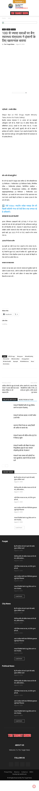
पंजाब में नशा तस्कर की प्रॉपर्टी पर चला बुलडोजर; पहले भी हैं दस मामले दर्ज (24, 457)
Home (4, 18)
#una (32, 361)
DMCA (31, 772)
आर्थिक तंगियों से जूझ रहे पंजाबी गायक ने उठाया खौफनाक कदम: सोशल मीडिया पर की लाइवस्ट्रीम (10, 389)
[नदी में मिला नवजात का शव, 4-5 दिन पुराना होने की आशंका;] (7, 500)
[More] (28, 373)
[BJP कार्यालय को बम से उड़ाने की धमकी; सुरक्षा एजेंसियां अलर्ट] (7, 480)
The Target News (9, 44)
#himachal (6, 359)
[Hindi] (9, 87)
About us (16, 772)
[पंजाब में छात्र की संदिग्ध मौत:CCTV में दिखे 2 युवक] (7, 437)
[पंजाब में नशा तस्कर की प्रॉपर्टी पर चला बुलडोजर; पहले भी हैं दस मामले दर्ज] (7, 458)
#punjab (15, 361)
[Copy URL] (23, 373)
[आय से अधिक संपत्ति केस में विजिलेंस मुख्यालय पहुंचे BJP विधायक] (7, 510)
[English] (5, 87)
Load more (19, 527)
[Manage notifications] (34, 786)
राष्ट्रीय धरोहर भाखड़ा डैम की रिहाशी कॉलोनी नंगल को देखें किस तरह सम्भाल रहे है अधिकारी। (19, 209)
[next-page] (6, 465)
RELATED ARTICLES (9, 400)
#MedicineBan (15, 359)
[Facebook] (9, 373)
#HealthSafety (29, 356)
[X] (18, 373)
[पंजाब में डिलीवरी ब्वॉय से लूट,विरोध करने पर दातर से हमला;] (7, 407)
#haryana (20, 356)
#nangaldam (25, 359)
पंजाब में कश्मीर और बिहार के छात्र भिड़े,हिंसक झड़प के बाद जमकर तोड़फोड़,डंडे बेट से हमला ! (24, 447)
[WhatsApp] (4, 373)
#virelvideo (6, 364)
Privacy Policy (8, 772)
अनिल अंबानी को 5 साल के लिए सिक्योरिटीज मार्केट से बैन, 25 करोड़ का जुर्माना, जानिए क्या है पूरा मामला (28, 389)
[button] (3, 13)
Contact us (24, 772)
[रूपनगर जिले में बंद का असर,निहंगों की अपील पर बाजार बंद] (7, 427)
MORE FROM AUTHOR (26, 400)
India (9, 18)
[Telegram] (14, 373)
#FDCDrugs (11, 356)
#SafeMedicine (24, 361)
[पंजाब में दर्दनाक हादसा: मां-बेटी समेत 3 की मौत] (7, 417)
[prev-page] (3, 465)
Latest (8, 29)
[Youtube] (28, 764)
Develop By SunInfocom (19, 774)
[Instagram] (17, 764)
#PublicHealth (7, 361)
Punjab (13, 29)
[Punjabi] (14, 87)
